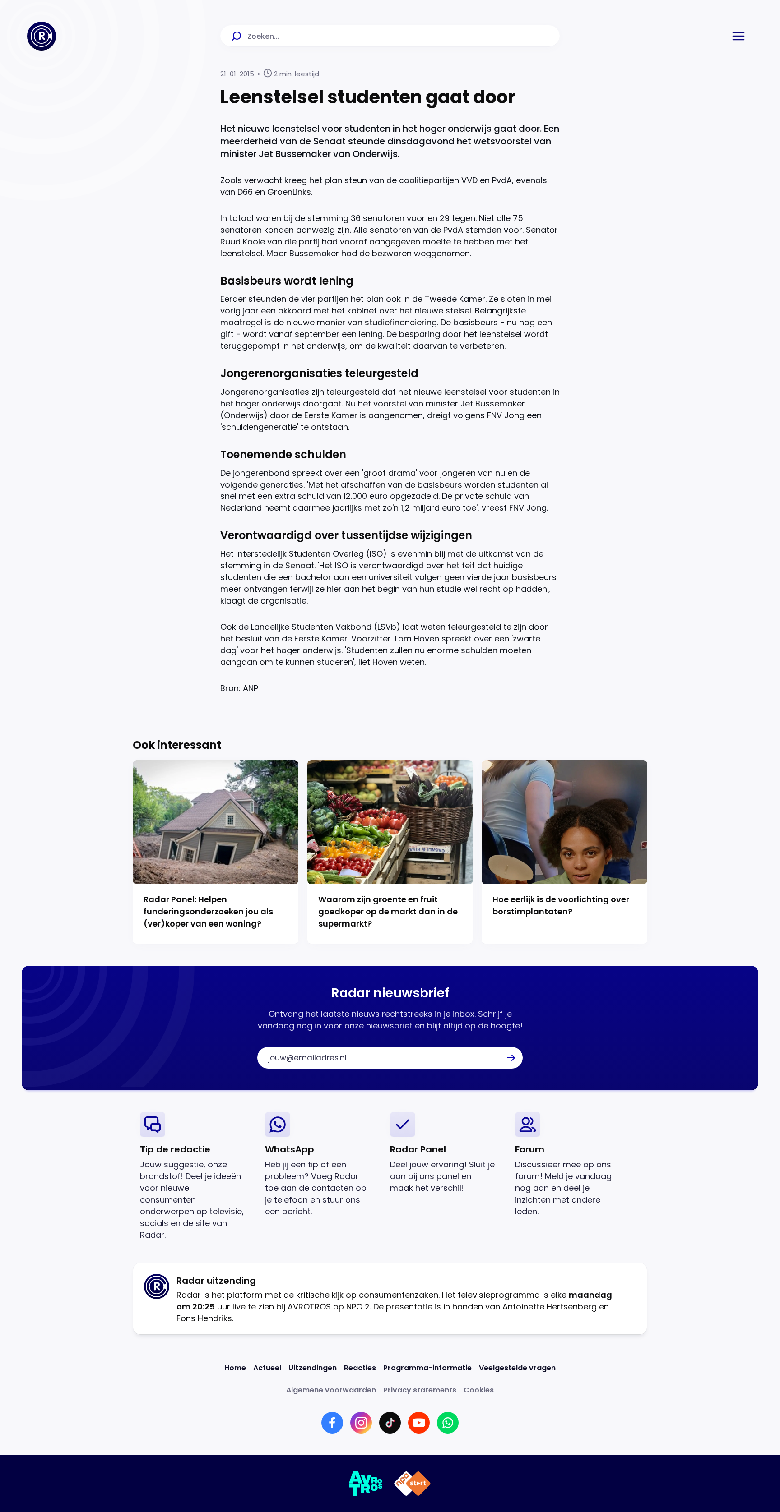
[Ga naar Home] (41, 36)
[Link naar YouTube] (419, 1423)
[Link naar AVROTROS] (366, 1484)
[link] (195, 1176)
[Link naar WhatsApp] (448, 1423)
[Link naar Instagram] (361, 1423)
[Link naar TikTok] (390, 1423)
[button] (738, 36)
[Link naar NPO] (412, 1484)
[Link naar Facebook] (332, 1423)
